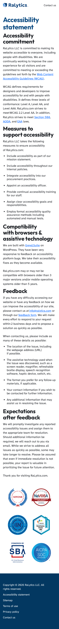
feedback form (27, 315)
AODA (6, 121)
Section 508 (42, 117)
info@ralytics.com (40, 311)
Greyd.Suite (32, 245)
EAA (19, 121)
